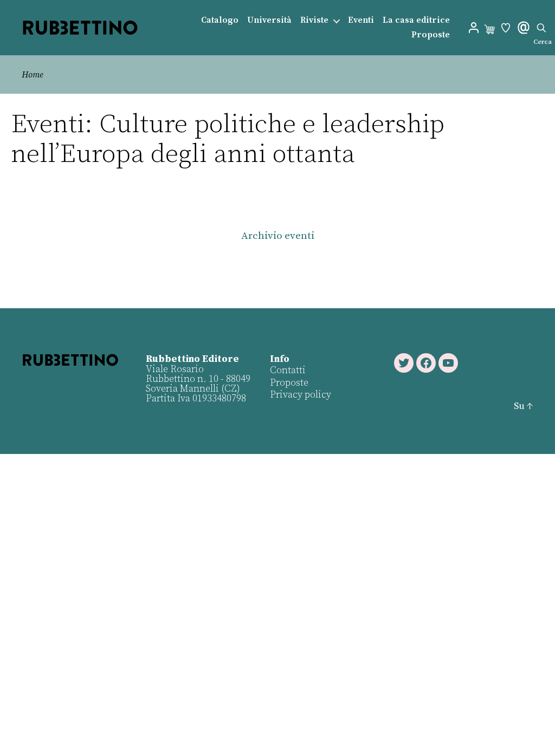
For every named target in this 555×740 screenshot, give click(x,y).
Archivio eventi (277, 236)
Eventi (361, 20)
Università (269, 20)
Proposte (430, 35)
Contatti (288, 370)
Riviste (314, 20)
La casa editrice (416, 20)
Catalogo (219, 20)
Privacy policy (300, 394)
